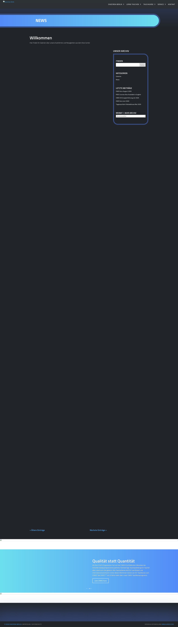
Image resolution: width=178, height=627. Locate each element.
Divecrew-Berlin (115, 5)
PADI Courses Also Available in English (128, 94)
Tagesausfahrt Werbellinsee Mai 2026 (128, 104)
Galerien (102, 105)
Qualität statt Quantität (113, 561)
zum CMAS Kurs (100, 580)
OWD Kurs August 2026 (123, 91)
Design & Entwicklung (159, 624)
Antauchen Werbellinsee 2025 (45, 102)
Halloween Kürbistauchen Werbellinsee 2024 (51, 358)
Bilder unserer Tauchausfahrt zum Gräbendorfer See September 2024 (62, 422)
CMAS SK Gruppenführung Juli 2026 (127, 98)
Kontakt (171, 5)
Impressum (26, 624)
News (103, 179)
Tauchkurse (148, 5)
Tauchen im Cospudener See (44, 479)
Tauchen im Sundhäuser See (44, 294)
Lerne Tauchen (132, 5)
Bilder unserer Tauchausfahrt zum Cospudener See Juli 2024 (57, 460)
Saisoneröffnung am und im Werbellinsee (50, 175)
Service (161, 5)
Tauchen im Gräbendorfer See (44, 441)
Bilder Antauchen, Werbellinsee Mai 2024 (49, 497)
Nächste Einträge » (98, 530)
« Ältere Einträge (37, 530)
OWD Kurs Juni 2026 (122, 101)
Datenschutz (37, 624)
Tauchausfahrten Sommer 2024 (45, 516)
